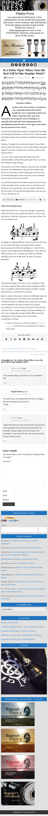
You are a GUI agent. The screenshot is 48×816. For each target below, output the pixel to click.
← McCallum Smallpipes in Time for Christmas (18, 349)
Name (5, 491)
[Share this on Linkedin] (37, 339)
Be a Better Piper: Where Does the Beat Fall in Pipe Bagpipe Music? (24, 71)
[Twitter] (12, 64)
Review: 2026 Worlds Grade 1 (27, 559)
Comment (7, 461)
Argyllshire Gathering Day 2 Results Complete (18, 631)
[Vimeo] (31, 64)
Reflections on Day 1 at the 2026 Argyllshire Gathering (21, 635)
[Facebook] (16, 64)
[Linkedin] (23, 64)
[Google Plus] (20, 64)
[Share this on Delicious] (42, 339)
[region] (24, 48)
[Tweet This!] (6, 339)
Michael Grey (16, 368)
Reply (5, 383)
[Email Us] (35, 64)
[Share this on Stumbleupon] (28, 339)
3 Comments (39, 78)
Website (6, 500)
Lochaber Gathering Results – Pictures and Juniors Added (22, 627)
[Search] (43, 530)
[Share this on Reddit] (24, 339)
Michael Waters (7, 559)
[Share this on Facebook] (11, 339)
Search (3, 525)
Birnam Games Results (9, 623)
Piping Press (25, 13)
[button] (24, 48)
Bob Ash (14, 418)
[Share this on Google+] (15, 339)
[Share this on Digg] (33, 339)
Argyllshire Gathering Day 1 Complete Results (18, 639)
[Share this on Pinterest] (20, 339)
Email (5, 496)
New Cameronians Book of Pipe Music (26, 548)
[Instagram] (27, 64)
